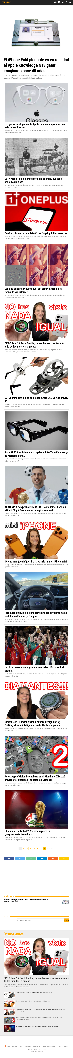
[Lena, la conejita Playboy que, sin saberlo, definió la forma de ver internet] (36, 265)
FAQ (21, 1046)
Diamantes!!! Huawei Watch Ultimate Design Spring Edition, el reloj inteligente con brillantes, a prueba (40, 1010)
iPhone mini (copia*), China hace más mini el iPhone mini (33, 1001)
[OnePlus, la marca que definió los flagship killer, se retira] (36, 211)
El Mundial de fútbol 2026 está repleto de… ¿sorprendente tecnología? (37, 1026)
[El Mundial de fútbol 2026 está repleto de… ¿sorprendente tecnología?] (36, 809)
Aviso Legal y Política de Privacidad (44, 1046)
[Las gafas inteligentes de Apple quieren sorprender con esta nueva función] (36, 102)
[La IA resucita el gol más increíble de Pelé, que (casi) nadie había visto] (36, 157)
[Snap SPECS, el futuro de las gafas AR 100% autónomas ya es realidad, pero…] (36, 430)
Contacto (14, 1046)
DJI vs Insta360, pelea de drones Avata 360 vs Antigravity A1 (34, 992)
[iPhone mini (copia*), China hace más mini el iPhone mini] (36, 540)
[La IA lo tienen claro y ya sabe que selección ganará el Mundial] (36, 645)
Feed (8, 1046)
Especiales (28, 1046)
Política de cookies (62, 1046)
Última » (50, 848)
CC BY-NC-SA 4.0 (37, 1049)
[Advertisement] (36, 879)
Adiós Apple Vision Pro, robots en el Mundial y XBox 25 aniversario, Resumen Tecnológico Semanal (39, 1018)
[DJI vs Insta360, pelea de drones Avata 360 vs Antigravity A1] (36, 376)
